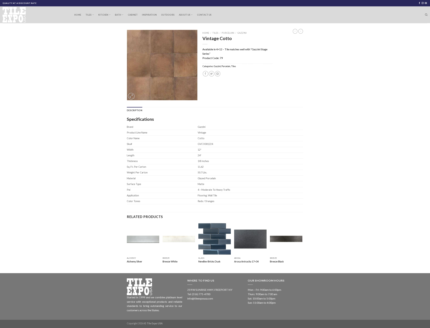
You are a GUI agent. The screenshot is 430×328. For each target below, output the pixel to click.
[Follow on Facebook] (419, 3)
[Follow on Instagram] (423, 3)
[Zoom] (131, 96)
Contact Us (204, 14)
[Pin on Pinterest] (217, 73)
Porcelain (228, 33)
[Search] (426, 15)
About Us (184, 14)
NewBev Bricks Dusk (209, 261)
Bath (118, 14)
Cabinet (133, 14)
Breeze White (170, 261)
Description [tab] (134, 110)
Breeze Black (277, 261)
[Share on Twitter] (211, 73)
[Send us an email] (426, 3)
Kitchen (103, 14)
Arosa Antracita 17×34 (246, 261)
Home (77, 14)
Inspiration (149, 14)
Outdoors (168, 14)
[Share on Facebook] (205, 73)
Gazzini (242, 33)
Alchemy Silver (134, 261)
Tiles (88, 14)
